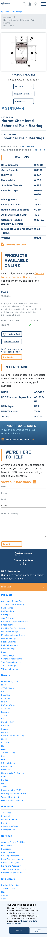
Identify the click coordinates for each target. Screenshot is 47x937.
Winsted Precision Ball (11, 797)
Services (6, 836)
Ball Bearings (7, 608)
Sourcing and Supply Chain (13, 869)
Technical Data (8, 888)
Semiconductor (8, 830)
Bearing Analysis (8, 852)
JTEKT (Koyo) (7, 688)
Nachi (4, 739)
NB (2, 746)
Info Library (8, 879)
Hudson (4, 732)
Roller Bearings (8, 648)
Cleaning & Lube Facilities (13, 842)
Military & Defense (9, 826)
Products (6, 594)
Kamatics (5, 695)
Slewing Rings (7, 655)
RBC (3, 691)
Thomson (5, 787)
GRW (3, 749)
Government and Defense (13, 873)
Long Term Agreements (12, 859)
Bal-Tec (4, 780)
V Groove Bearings (9, 669)
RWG (3, 776)
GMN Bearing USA (9, 681)
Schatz (4, 729)
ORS (3, 759)
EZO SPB (5, 742)
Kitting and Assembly (11, 866)
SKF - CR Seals (8, 763)
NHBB (4, 702)
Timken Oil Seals (8, 753)
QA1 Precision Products (12, 800)
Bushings (5, 614)
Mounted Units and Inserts (13, 635)
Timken (4, 715)
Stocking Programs (10, 856)
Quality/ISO (6, 845)
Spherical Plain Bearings (11, 12)
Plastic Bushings (8, 642)
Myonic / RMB (7, 722)
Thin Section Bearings (11, 662)
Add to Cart (14, 334)
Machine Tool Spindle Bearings (15, 628)
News (3, 892)
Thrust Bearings (8, 665)
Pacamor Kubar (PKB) (11, 790)
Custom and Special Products (14, 621)
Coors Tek (6, 770)
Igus (3, 756)
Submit (6, 544)
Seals (3, 652)
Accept (19, 930)
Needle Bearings (8, 638)
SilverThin (5, 708)
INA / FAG (5, 698)
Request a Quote (22, 94)
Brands (5, 675)
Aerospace (8, 17)
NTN (3, 783)
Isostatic (5, 712)
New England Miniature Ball (13, 793)
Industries (7, 806)
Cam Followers (7, 618)
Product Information (10, 885)
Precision (5, 823)
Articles (4, 895)
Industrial (5, 816)
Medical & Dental (9, 819)
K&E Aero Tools (8, 705)
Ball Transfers (7, 611)
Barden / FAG (7, 766)
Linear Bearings (8, 625)
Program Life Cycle (10, 862)
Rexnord (5, 725)
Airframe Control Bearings (13, 604)
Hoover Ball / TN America (12, 773)
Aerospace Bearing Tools (12, 601)
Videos (4, 899)
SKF (3, 719)
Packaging (6, 849)
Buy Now (19, 86)
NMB (3, 685)
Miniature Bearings (9, 631)
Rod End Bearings (9, 645)
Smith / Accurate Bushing (12, 736)
